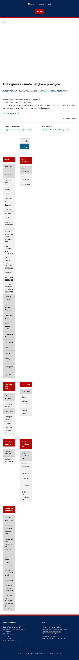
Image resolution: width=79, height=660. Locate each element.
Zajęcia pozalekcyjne (12, 351)
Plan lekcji (9, 418)
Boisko (7, 347)
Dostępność (9, 440)
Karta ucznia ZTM (11, 407)
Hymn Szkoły (10, 321)
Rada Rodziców (38, 313)
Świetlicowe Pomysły (13, 518)
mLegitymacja (10, 413)
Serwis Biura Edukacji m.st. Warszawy (54, 647)
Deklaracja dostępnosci (49, 654)
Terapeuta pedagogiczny (14, 487)
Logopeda (8, 482)
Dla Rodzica (9, 462)
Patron (7, 326)
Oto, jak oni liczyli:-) (11, 113)
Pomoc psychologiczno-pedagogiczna (14, 357)
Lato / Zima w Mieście (13, 396)
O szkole (8, 312)
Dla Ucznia (9, 473)
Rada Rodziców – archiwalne (38, 326)
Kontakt (8, 446)
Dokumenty (9, 330)
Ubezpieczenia (10, 402)
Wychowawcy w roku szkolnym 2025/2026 (13, 370)
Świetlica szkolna (11, 512)
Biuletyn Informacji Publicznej (51, 650)
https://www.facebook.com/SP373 (53, 656)
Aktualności (45, 91)
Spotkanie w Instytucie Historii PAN (19, 130)
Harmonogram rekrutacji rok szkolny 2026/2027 (15, 599)
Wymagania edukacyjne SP (37, 542)
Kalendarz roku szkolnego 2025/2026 (14, 377)
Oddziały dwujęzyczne (38, 480)
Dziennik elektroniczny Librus (51, 645)
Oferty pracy (10, 435)
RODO (7, 429)
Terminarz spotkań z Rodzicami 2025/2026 (13, 384)
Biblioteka (8, 343)
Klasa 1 (37, 473)
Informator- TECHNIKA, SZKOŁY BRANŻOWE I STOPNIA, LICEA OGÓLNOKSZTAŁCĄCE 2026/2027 (13, 622)
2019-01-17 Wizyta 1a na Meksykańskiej (56, 130)
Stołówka (8, 339)
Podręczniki (38, 552)
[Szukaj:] (38, 141)
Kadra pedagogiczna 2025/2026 (12, 364)
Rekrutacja (37, 466)
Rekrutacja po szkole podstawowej (13, 591)
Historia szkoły (10, 317)
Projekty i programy (12, 391)
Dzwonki (8, 334)
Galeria (7, 424)
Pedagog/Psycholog (12, 468)
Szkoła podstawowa (59, 91)
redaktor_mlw (11, 91)
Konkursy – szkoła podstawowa (38, 563)
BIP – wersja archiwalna (49, 652)
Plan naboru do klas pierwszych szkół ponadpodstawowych (15, 608)
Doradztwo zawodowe (13, 584)
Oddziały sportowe (38, 492)
